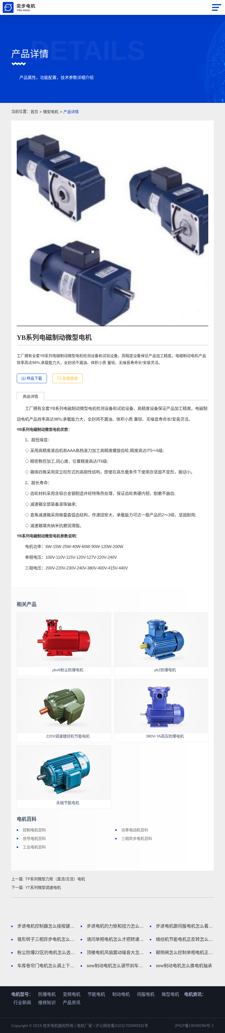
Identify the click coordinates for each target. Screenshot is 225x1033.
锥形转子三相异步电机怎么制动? (46, 939)
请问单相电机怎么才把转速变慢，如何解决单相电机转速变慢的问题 (116, 939)
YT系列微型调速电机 (43, 887)
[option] (112, 230)
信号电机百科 (34, 838)
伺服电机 (145, 994)
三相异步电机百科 (136, 838)
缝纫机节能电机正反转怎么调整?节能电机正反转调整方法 (185, 939)
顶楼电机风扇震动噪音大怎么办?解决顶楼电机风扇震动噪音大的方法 (116, 952)
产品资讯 (71, 1002)
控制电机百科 (34, 830)
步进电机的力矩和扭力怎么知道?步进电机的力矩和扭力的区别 (116, 926)
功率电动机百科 (134, 830)
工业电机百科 (34, 847)
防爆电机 (47, 994)
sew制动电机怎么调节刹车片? (116, 965)
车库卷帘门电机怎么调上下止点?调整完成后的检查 (46, 965)
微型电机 (50, 111)
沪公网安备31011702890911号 (121, 1025)
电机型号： (22, 994)
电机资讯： (195, 994)
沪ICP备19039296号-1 (194, 1025)
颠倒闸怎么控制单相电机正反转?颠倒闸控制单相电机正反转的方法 (185, 952)
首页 (34, 111)
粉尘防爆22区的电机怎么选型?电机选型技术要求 (46, 952)
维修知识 (47, 1002)
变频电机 (71, 994)
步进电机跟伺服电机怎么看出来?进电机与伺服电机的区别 (185, 926)
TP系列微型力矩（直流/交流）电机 (55, 879)
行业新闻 (22, 1002)
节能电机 (96, 994)
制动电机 (121, 994)
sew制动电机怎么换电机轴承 (184, 965)
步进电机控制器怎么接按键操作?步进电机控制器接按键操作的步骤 (46, 926)
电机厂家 (84, 1025)
